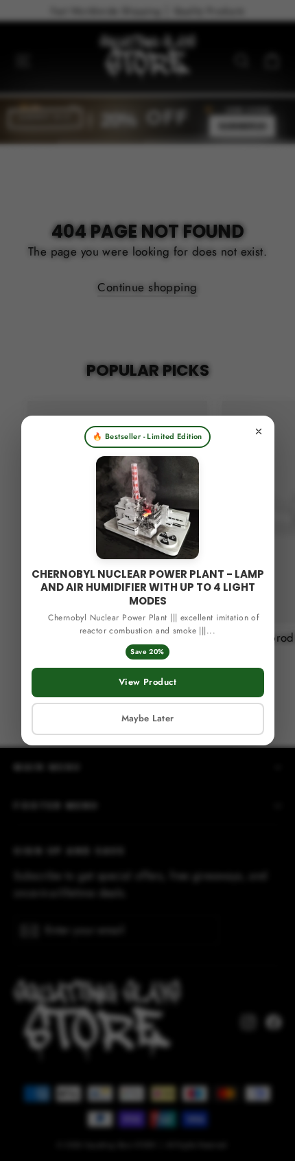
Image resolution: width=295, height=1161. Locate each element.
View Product (147, 681)
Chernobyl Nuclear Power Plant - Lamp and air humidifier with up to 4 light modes (148, 587)
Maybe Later (147, 718)
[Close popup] (258, 431)
